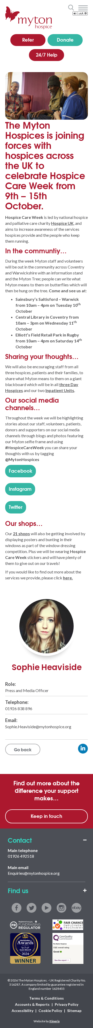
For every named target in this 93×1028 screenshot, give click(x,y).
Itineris (54, 1021)
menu (83, 8)
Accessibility (22, 1010)
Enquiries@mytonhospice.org (34, 873)
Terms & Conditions (46, 998)
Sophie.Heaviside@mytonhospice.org (38, 726)
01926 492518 (21, 856)
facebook (16, 908)
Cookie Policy (50, 1010)
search (70, 7)
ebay (76, 908)
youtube (46, 908)
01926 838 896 (18, 708)
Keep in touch (46, 815)
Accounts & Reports (32, 1004)
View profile (83, 749)
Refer (28, 39)
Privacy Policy (66, 1004)
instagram (61, 908)
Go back (23, 749)
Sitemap (74, 1010)
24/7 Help (46, 54)
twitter (31, 908)
